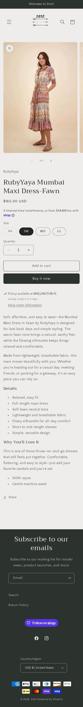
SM (26, 231)
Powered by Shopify (50, 699)
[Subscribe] (69, 578)
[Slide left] (32, 160)
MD (43, 231)
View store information (25, 305)
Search (14, 595)
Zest (33, 699)
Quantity (9, 241)
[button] (9, 22)
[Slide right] (51, 160)
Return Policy (19, 605)
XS (12, 232)
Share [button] (13, 497)
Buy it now (42, 278)
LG (59, 231)
